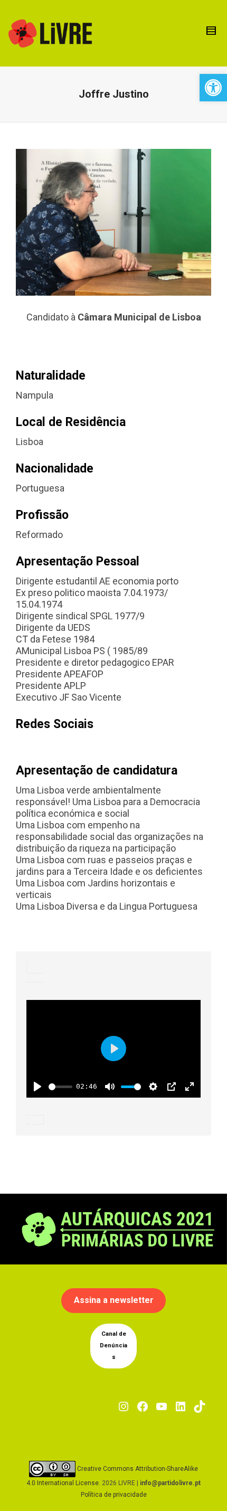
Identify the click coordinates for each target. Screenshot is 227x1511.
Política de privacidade (114, 1494)
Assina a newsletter (114, 1300)
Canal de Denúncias (113, 1345)
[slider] (60, 1087)
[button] (213, 87)
